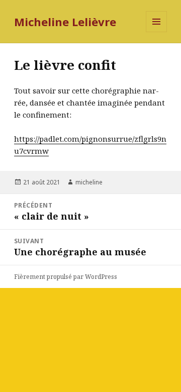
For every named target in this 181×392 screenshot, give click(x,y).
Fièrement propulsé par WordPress (65, 276)
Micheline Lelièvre (65, 21)
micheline (89, 182)
